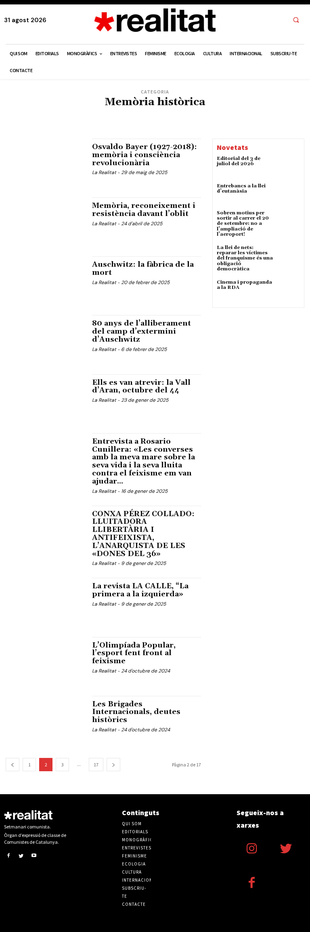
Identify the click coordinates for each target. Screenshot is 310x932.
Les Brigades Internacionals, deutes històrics (136, 712)
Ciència (49, 115)
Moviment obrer (262, 121)
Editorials (223, 115)
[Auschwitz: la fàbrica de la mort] (45, 279)
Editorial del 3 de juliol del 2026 (238, 161)
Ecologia (196, 115)
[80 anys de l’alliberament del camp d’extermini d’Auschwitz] (45, 338)
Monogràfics (139, 840)
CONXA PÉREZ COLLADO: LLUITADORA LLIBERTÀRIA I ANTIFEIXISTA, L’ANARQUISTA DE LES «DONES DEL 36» (143, 533)
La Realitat (104, 172)
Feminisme (84, 121)
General (110, 121)
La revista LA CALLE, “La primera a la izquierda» (140, 590)
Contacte (134, 904)
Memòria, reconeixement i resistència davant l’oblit (143, 209)
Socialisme (240, 127)
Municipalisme (119, 127)
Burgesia (25, 115)
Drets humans (165, 115)
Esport (35, 121)
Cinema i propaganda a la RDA (244, 285)
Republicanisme (159, 127)
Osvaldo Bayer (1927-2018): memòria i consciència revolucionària (144, 155)
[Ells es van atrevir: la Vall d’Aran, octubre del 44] (45, 397)
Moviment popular (77, 127)
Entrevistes (279, 115)
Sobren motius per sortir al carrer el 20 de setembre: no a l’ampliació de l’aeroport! (243, 223)
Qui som (132, 823)
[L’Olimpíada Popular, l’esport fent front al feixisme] (45, 660)
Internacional (141, 121)
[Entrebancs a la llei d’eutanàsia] (289, 194)
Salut (188, 127)
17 (96, 765)
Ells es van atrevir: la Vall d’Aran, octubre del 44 (141, 386)
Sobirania (212, 127)
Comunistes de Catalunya (91, 115)
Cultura (134, 115)
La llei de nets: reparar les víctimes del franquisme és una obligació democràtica (245, 258)
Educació (251, 115)
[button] (296, 20)
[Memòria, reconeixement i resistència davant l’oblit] (45, 220)
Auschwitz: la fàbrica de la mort (143, 268)
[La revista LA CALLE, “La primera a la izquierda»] (45, 601)
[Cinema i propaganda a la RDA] (289, 290)
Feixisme (57, 121)
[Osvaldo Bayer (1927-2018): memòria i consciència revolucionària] (45, 162)
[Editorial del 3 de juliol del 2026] (289, 167)
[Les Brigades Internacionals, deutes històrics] (45, 719)
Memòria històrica (184, 121)
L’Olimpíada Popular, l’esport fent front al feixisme (134, 653)
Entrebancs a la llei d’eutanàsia (241, 188)
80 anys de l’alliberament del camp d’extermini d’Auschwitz (141, 331)
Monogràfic (224, 121)
